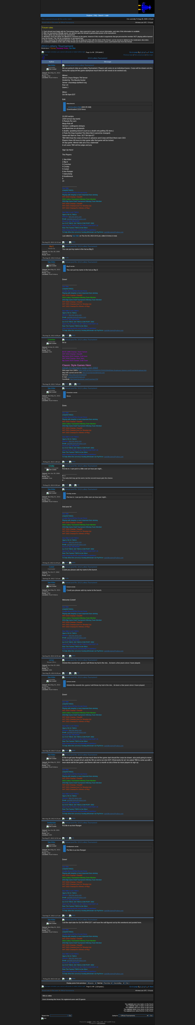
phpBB (89, 1022)
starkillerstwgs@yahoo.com (76, 219)
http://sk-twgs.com (75, 217)
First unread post (139, 55)
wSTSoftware (101, 1023)
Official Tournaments (67, 22)
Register (89, 15)
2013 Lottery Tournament (57, 46)
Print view (45, 55)
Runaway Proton (62, 48)
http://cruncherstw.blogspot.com (94, 372)
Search (100, 15)
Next (151, 52)
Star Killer (72, 48)
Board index (46, 22)
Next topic (149, 55)
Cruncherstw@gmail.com (76, 377)
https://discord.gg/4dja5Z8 (78, 375)
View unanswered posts (50, 19)
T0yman (53, 48)
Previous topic (128, 55)
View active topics (65, 19)
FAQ (95, 15)
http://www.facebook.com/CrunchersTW (84, 379)
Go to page (133, 52)
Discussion (55, 22)
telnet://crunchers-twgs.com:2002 (80, 368)
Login (106, 15)
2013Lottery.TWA (74, 107)
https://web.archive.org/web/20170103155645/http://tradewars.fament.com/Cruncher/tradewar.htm (112, 370)
